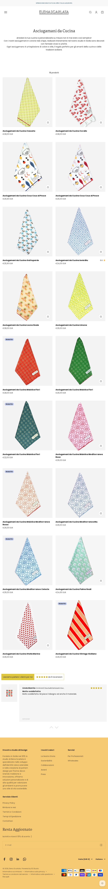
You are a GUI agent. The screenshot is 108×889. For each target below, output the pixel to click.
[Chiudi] (100, 848)
